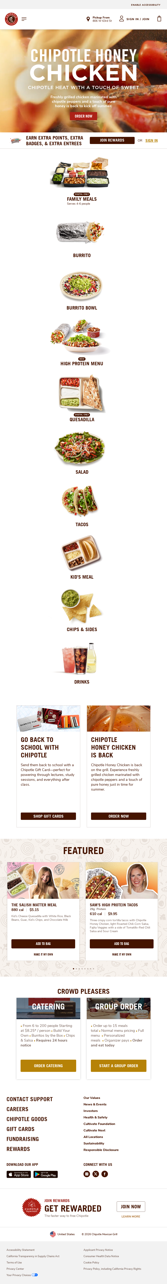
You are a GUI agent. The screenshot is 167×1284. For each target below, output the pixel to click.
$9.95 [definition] (113, 913)
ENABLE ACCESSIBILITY (145, 5)
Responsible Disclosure (101, 1150)
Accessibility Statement (21, 1250)
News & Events (95, 1104)
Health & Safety (96, 1117)
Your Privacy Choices (19, 1275)
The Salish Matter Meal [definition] (34, 905)
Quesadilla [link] (82, 419)
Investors (91, 1111)
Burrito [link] (82, 255)
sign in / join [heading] (137, 19)
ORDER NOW (83, 116)
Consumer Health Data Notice (101, 1256)
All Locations (93, 1137)
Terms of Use (14, 1262)
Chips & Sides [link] (82, 629)
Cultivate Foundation (99, 1124)
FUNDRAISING (23, 1139)
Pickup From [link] (101, 18)
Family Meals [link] (82, 199)
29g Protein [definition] (98, 909)
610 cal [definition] (96, 913)
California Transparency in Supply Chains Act (33, 1256)
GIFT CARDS (21, 1129)
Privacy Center (15, 1269)
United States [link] (66, 1234)
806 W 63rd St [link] (102, 21)
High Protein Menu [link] (81, 363)
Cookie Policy (91, 1262)
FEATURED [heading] (83, 850)
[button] (73, 968)
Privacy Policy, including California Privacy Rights (112, 1269)
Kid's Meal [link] (81, 577)
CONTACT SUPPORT (30, 1099)
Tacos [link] (82, 524)
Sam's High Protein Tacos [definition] (114, 905)
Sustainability (94, 1143)
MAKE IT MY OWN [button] (43, 954)
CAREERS (18, 1109)
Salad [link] (82, 472)
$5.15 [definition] (34, 909)
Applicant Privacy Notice (98, 1250)
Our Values (92, 1098)
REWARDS (18, 1148)
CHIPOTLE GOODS (27, 1119)
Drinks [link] (81, 682)
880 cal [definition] (17, 909)
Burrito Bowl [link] (82, 308)
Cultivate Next (94, 1130)
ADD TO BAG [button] (43, 944)
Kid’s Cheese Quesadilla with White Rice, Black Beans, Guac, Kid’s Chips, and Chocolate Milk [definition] (41, 918)
